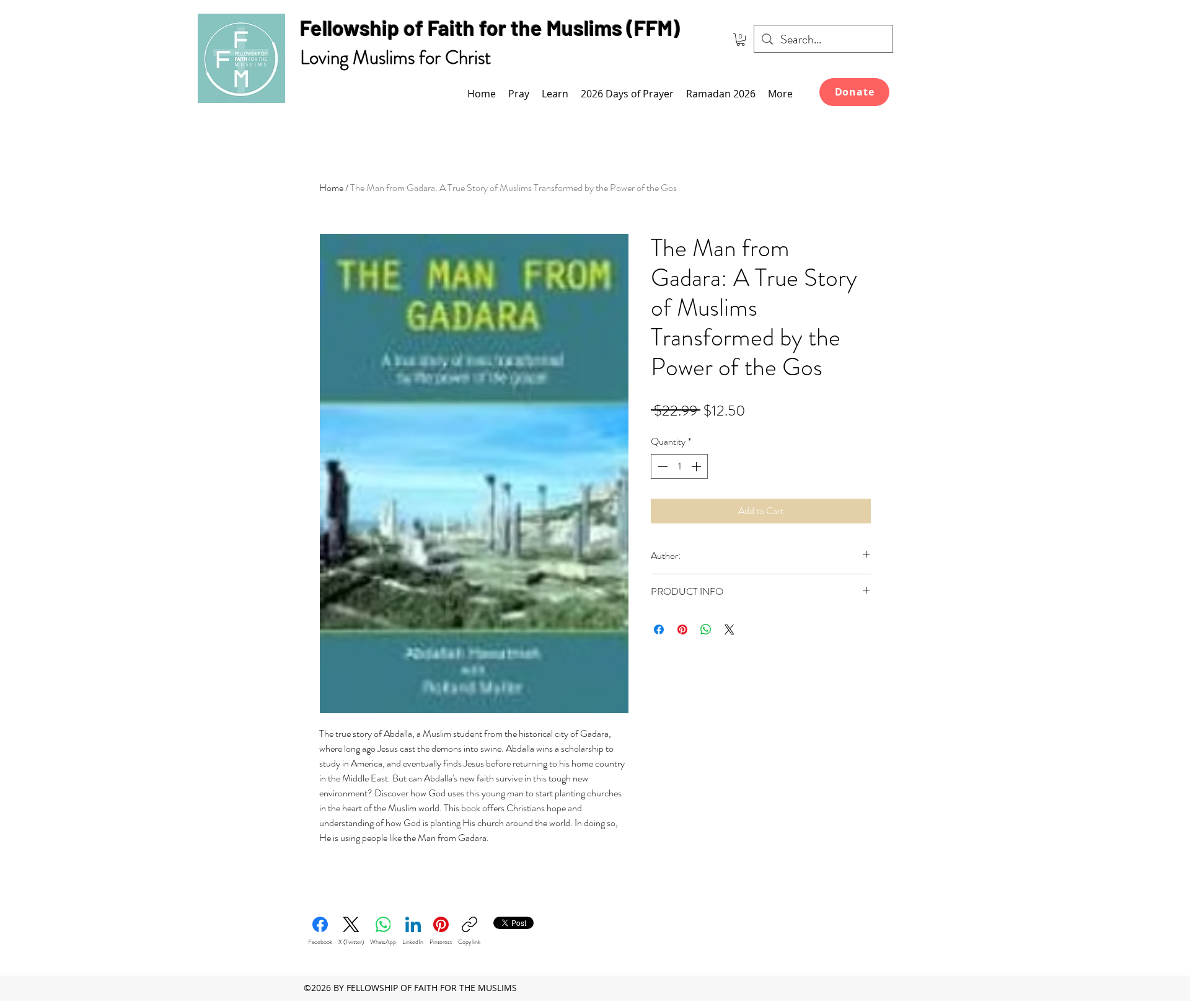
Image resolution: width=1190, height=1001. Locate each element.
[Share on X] (729, 629)
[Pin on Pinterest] (682, 629)
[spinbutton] (679, 466)
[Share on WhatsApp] (706, 629)
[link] (740, 39)
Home (331, 187)
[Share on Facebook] (658, 629)
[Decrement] (661, 466)
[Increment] (697, 466)
